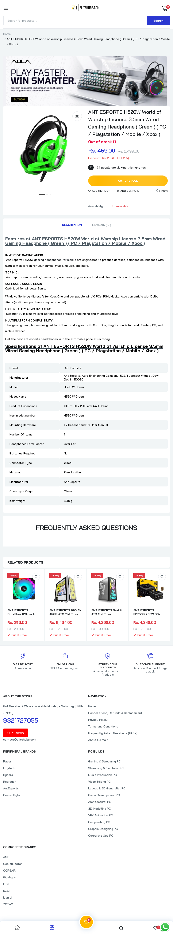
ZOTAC (8, 904)
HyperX (8, 775)
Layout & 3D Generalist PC (107, 788)
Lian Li (7, 897)
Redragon (9, 782)
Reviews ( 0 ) (101, 225)
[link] (36, 576)
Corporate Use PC (100, 835)
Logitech (9, 768)
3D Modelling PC (99, 808)
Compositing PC (99, 822)
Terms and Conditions (103, 726)
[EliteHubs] (85, 8)
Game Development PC (104, 795)
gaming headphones (26, 325)
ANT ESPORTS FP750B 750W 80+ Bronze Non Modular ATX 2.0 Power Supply (149, 612)
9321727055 (20, 720)
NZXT (7, 891)
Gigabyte (9, 877)
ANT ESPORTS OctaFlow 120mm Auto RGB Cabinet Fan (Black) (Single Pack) (23, 612)
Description (72, 225)
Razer (7, 761)
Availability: (96, 206)
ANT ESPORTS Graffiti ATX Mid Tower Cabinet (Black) (107, 612)
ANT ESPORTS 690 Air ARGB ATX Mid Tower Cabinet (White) (65, 612)
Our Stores (15, 733)
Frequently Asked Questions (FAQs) (112, 733)
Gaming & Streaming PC (104, 761)
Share (163, 191)
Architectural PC (99, 802)
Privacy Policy (98, 720)
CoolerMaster (12, 864)
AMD (6, 857)
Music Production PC (102, 775)
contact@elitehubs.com (19, 739)
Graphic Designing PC (103, 829)
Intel (6, 884)
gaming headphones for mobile (55, 260)
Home (7, 34)
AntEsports (11, 788)
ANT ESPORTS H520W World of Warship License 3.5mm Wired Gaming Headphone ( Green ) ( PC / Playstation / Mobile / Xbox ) (127, 123)
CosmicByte (11, 795)
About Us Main (98, 740)
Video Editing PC (99, 782)
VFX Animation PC (100, 815)
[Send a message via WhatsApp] (165, 927)
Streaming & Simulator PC (106, 768)
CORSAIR (9, 870)
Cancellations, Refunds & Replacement (115, 713)
